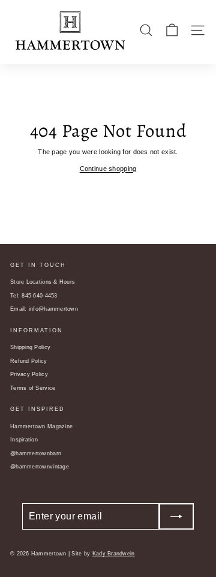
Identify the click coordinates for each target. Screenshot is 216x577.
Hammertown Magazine (41, 426)
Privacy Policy (29, 374)
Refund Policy (28, 361)
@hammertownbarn (35, 453)
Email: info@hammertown (44, 309)
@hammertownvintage (39, 467)
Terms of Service (32, 388)
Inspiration (24, 440)
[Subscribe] (176, 516)
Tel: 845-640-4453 (34, 296)
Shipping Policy (30, 347)
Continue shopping (108, 168)
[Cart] (172, 30)
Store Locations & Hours (42, 282)
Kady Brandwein (113, 554)
